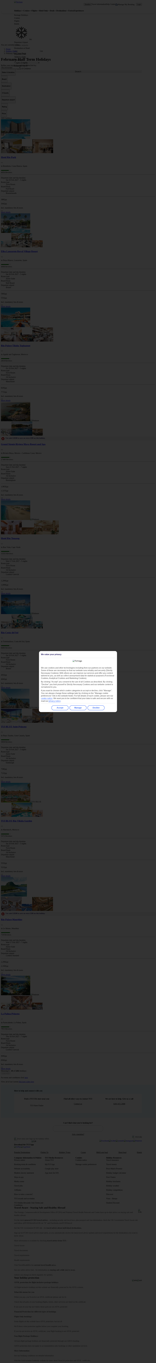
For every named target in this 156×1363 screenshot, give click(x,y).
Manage (78, 708)
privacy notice (55, 701)
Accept (60, 708)
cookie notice (46, 698)
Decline (96, 708)
